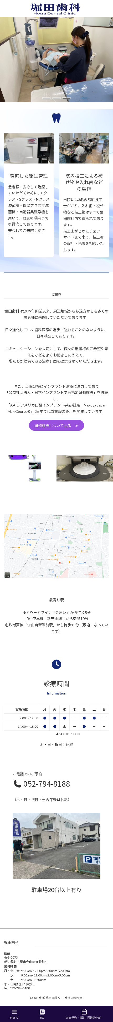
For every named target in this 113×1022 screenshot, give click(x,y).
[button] (46, 98)
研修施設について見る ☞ (56, 425)
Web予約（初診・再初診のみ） (84, 1017)
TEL (42, 1017)
